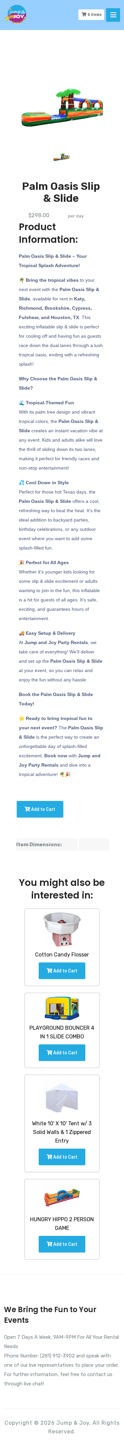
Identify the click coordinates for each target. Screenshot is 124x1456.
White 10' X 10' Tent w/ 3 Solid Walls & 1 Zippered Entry (62, 1132)
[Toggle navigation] (113, 15)
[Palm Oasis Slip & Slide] (61, 154)
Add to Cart (42, 809)
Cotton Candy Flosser (62, 954)
